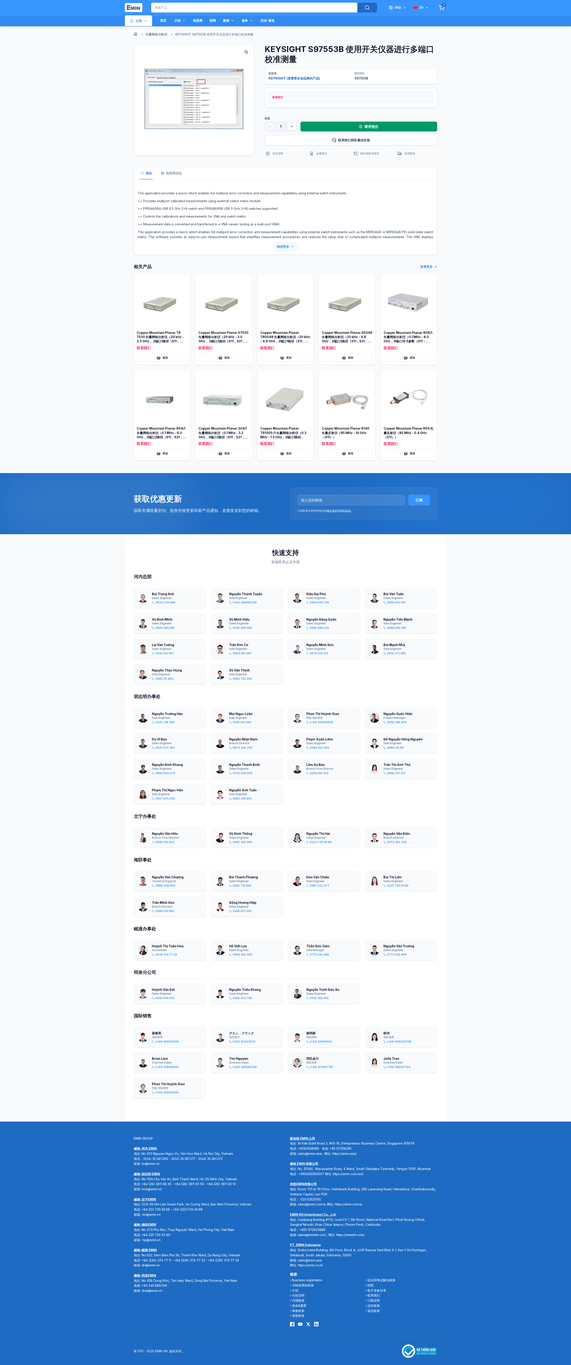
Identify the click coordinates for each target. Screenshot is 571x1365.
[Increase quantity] (292, 126)
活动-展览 (268, 20)
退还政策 (373, 1311)
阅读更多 (283, 246)
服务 (245, 20)
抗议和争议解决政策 (381, 1280)
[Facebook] (292, 1324)
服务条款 (332, 510)
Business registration (307, 1280)
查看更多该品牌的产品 (303, 78)
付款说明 (298, 1295)
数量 (267, 118)
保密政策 (298, 1315)
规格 (149, 173)
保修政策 (298, 1311)
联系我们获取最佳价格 (354, 140)
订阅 (419, 500)
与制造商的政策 (303, 1285)
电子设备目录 (376, 1290)
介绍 (177, 20)
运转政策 (373, 1305)
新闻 (226, 20)
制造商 (198, 20)
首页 (163, 20)
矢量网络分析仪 (156, 34)
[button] (194, 100)
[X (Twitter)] (308, 1324)
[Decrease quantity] (270, 126)
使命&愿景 (299, 1305)
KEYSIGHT (277, 78)
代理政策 (298, 1300)
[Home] (135, 34)
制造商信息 (174, 173)
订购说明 (373, 1300)
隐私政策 (345, 510)
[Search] (367, 7)
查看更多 (426, 266)
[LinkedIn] (316, 1324)
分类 (139, 21)
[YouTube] (300, 1324)
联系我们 (373, 1295)
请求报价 (371, 126)
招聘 (213, 20)
